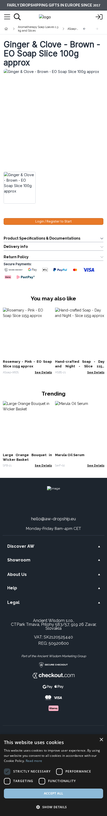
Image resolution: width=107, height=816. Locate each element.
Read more (34, 761)
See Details (43, 372)
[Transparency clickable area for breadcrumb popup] (33, 28)
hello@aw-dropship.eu (53, 518)
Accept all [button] (53, 793)
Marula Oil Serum (69, 455)
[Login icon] (99, 17)
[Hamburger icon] (7, 17)
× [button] (101, 740)
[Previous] (84, 28)
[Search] (17, 16)
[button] (53, 807)
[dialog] (53, 775)
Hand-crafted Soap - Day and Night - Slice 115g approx (79, 366)
